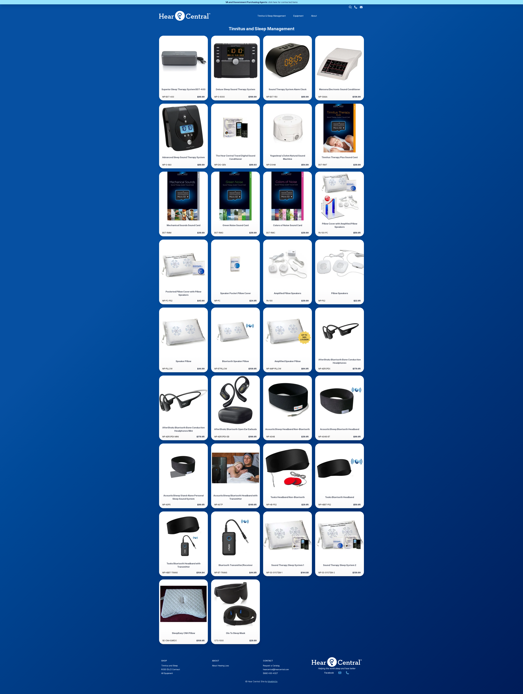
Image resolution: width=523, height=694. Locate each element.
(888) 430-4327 (270, 673)
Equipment (298, 15)
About (314, 15)
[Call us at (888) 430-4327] (355, 7)
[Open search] (350, 7)
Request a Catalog (271, 665)
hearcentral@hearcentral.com (276, 669)
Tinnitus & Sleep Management (271, 15)
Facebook (329, 672)
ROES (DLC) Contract (170, 669)
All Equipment (167, 673)
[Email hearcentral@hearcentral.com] (361, 7)
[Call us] (347, 672)
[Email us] (340, 672)
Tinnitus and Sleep (169, 665)
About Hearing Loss (220, 665)
